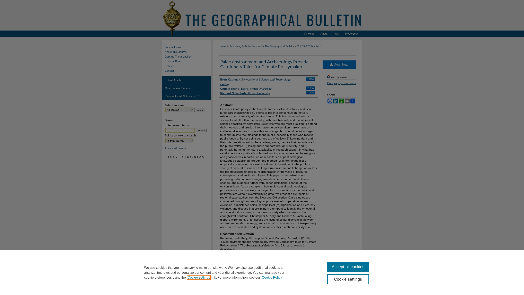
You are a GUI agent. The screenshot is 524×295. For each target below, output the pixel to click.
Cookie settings (198, 277)
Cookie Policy (272, 277)
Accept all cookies (348, 266)
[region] (262, 272)
